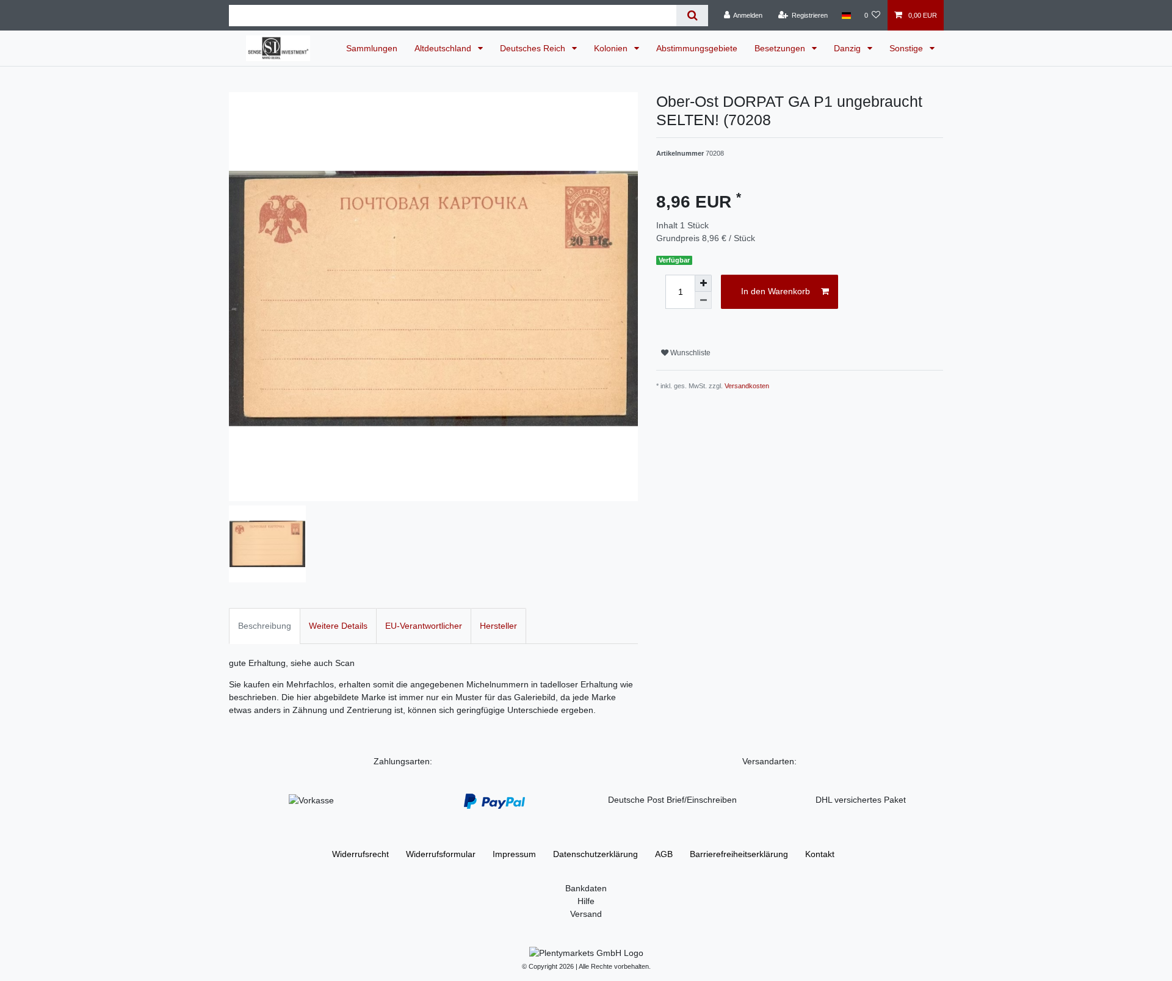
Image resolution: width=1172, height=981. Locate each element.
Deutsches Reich (534, 48)
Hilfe (586, 901)
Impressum (514, 854)
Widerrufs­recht (360, 854)
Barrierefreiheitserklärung (739, 854)
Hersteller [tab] (498, 626)
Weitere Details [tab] (338, 626)
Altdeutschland (444, 48)
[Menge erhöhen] (703, 283)
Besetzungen (781, 48)
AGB (664, 854)
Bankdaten (586, 888)
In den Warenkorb (775, 291)
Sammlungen (371, 48)
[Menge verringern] (703, 300)
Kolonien (612, 48)
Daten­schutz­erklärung (595, 854)
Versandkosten (747, 385)
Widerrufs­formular (441, 854)
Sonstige (907, 48)
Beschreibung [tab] (264, 626)
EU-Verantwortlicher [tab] (423, 626)
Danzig (848, 48)
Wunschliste (689, 353)
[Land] (845, 15)
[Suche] (691, 15)
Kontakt (819, 854)
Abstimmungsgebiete (696, 48)
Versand (586, 914)
